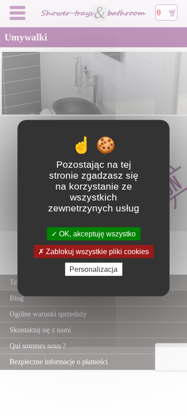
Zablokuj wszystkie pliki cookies (96, 251)
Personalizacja (93, 269)
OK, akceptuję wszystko (96, 233)
